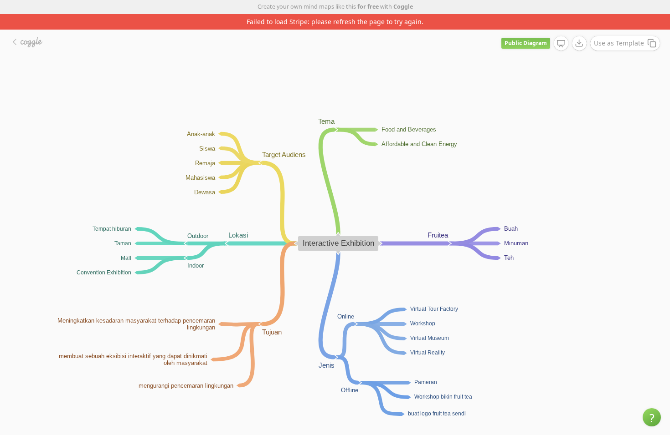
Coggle (403, 6)
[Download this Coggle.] (579, 43)
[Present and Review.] (561, 43)
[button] (652, 417)
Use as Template (619, 43)
